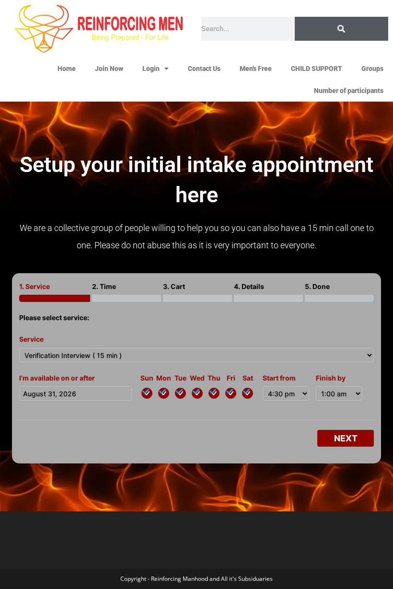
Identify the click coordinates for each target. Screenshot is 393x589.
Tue (180, 378)
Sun (146, 378)
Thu (214, 378)
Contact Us (204, 68)
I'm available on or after (57, 378)
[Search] (341, 29)
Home (67, 68)
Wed (197, 378)
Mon (163, 378)
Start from (279, 378)
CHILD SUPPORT (316, 68)
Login (151, 68)
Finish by (331, 378)
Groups (372, 68)
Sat (248, 378)
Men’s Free (256, 68)
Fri (231, 378)
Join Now (109, 68)
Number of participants (348, 90)
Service (31, 339)
